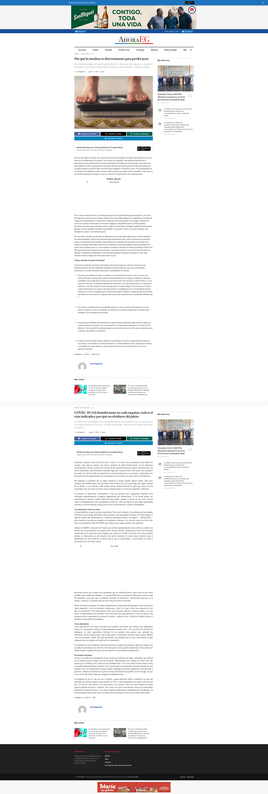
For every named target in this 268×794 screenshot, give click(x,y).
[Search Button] (191, 49)
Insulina (86, 354)
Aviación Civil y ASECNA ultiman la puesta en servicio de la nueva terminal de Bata (171, 97)
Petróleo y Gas (124, 50)
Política (95, 50)
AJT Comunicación (133, 777)
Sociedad (108, 50)
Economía (82, 50)
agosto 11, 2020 (93, 72)
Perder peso (95, 354)
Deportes (154, 50)
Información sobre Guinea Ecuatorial (118, 765)
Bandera (108, 762)
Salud (93, 54)
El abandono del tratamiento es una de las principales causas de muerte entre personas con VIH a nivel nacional (99, 390)
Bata (106, 759)
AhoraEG (81, 777)
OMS (93, 697)
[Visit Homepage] (134, 40)
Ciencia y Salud (85, 54)
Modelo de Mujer (170, 50)
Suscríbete (188, 31)
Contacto (81, 31)
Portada (76, 54)
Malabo (107, 756)
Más (185, 50)
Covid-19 (87, 697)
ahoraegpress (81, 72)
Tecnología (140, 50)
